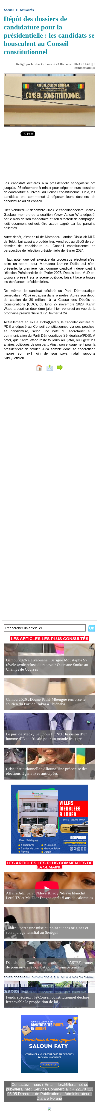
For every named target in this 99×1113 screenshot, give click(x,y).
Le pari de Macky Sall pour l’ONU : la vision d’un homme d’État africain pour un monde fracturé (46, 736)
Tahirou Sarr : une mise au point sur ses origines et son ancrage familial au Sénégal (47, 930)
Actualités (27, 10)
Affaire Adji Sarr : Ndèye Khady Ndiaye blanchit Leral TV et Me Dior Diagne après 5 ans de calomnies (49, 895)
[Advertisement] (49, 162)
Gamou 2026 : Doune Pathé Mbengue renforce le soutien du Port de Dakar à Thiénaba (46, 701)
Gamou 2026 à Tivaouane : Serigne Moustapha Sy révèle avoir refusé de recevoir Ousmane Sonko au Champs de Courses (47, 665)
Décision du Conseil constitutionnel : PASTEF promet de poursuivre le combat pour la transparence (49, 964)
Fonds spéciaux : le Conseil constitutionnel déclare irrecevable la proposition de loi (47, 999)
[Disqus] (49, 435)
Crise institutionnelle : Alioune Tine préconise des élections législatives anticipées (46, 771)
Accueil (9, 10)
